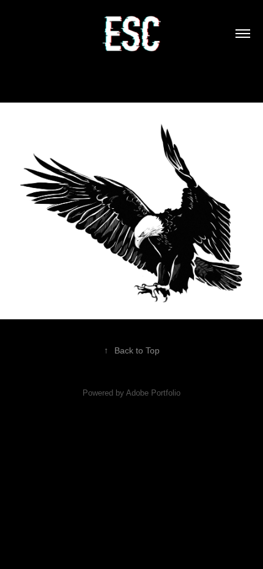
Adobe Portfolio (153, 392)
